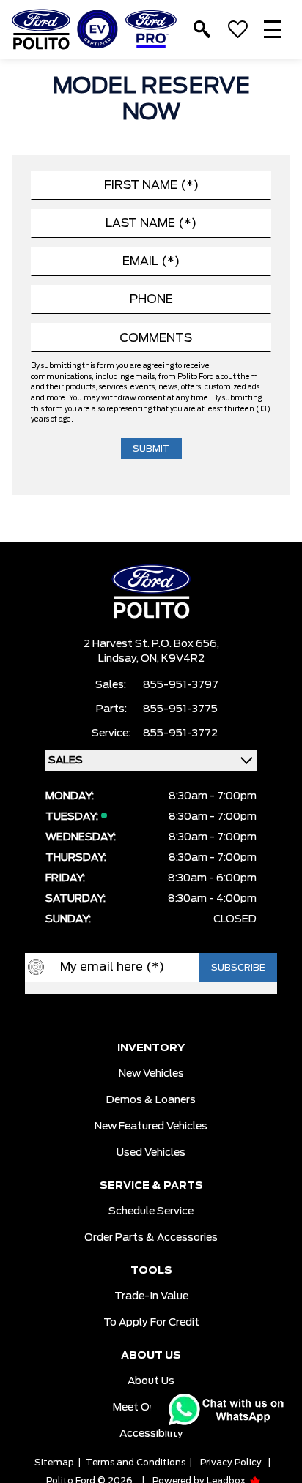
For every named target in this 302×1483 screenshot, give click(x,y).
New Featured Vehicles (151, 1126)
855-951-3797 (180, 685)
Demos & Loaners (151, 1100)
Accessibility (151, 1434)
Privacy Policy (231, 1462)
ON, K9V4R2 (173, 659)
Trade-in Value (151, 1296)
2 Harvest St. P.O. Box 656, (151, 644)
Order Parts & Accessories (151, 1238)
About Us (151, 1381)
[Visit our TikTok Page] (195, 1017)
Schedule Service (151, 1211)
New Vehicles (151, 1074)
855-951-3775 (180, 709)
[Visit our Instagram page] (165, 1017)
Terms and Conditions (135, 1462)
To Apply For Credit (151, 1323)
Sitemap (54, 1462)
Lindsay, (119, 659)
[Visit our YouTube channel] (136, 1017)
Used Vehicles (151, 1153)
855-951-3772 (180, 733)
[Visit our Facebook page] (107, 1017)
